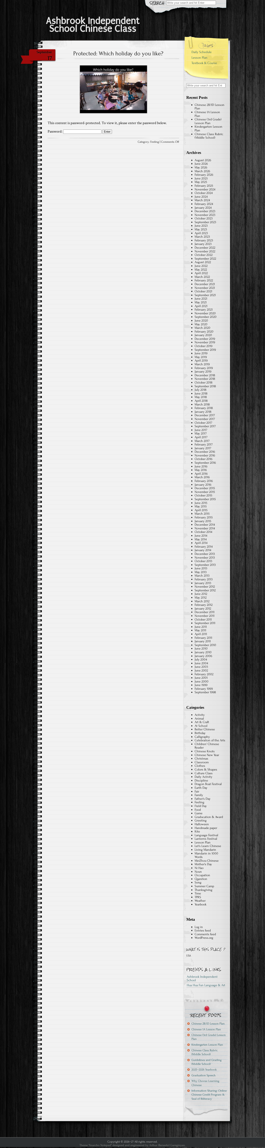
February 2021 (204, 309)
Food (198, 810)
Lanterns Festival (206, 839)
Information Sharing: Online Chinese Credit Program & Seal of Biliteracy (209, 1095)
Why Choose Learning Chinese (205, 1083)
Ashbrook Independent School (202, 978)
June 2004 (201, 663)
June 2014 (201, 535)
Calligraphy (202, 737)
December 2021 (205, 284)
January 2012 (203, 608)
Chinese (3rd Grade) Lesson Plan (208, 121)
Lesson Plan (199, 57)
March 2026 (202, 171)
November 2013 (205, 557)
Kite (197, 831)
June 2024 (201, 196)
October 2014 (203, 532)
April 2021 (201, 306)
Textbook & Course (204, 63)
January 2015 (203, 521)
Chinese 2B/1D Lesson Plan (209, 106)
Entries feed (203, 930)
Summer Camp (204, 886)
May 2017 (201, 433)
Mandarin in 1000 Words (206, 855)
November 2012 (205, 586)
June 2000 (201, 681)
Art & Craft (202, 722)
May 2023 (201, 229)
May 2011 (200, 630)
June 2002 (201, 670)
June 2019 (201, 353)
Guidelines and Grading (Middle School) (207, 1062)
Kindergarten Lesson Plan (208, 128)
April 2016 (201, 473)
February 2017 (204, 444)
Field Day (201, 806)
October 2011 (203, 619)
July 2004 (201, 659)
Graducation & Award (209, 817)
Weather (200, 900)
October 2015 (203, 495)
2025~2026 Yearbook (204, 1069)
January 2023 (203, 244)
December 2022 (205, 247)
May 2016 (201, 470)
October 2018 (203, 382)
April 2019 (201, 360)
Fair (197, 791)
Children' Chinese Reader (207, 746)
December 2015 (205, 488)
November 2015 (205, 492)
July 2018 (200, 390)
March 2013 (202, 575)
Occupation (202, 875)
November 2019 (205, 342)
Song (198, 882)
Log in (199, 927)
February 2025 (204, 186)
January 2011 (203, 641)
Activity (200, 715)
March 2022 (202, 277)
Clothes (200, 766)
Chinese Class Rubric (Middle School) (209, 136)
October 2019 (203, 346)
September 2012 (205, 590)
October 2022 (204, 255)
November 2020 (205, 313)
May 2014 (201, 539)
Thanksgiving (203, 890)
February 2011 (203, 638)
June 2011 (201, 627)
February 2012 (204, 605)
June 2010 (201, 648)
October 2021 (203, 291)
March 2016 (202, 477)
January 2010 (203, 652)
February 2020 (204, 331)
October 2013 (203, 561)
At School (201, 726)
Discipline (201, 780)
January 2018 (203, 412)
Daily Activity (203, 777)
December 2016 (205, 452)
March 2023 (202, 236)
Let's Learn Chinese (208, 846)
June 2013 (201, 568)
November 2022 (205, 251)
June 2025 (201, 178)
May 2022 (201, 269)
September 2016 (205, 463)
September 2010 (205, 645)
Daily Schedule (202, 52)
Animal (199, 718)
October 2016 (203, 459)
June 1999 (201, 685)
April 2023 (201, 233)
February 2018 (204, 408)
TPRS (198, 897)
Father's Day (203, 799)
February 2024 (204, 204)
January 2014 (203, 550)
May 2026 (201, 167)
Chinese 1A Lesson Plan (207, 114)
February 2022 (204, 280)
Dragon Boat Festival (208, 784)
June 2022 (201, 266)
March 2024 (202, 200)
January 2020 (203, 335)
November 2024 (205, 189)
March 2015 (202, 513)
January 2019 (203, 371)
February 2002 (204, 674)
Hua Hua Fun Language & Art (206, 985)
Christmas (201, 758)
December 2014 (205, 524)
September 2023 (205, 222)
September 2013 (205, 565)
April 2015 (201, 510)
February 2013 (204, 579)
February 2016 (204, 481)
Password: (55, 131)
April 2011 (201, 634)
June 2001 (201, 678)
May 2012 (201, 597)
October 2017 (203, 423)
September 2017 (205, 426)
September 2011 (205, 623)
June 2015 (201, 503)
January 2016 (203, 484)
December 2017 (205, 415)
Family (199, 795)
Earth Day (201, 788)
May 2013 (201, 572)
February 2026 (204, 175)
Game (198, 813)
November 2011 (204, 616)
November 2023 (205, 215)
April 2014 (201, 543)
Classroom (202, 762)
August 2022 (203, 262)
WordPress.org (204, 938)
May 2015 (201, 506)
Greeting (201, 820)
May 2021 (201, 302)
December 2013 (205, 554)
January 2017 (203, 448)
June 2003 (201, 667)
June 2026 (201, 164)
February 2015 (204, 517)
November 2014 (205, 528)
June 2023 (201, 225)
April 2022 (201, 273)
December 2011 (204, 612)
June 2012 (201, 594)
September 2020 (206, 317)
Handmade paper (206, 828)
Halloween (202, 824)
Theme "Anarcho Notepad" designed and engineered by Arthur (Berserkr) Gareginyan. (133, 1145)
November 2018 (205, 379)
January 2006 (203, 656)
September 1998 (205, 692)
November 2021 (205, 288)
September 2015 (205, 499)
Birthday (200, 733)
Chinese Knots (205, 751)
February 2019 (204, 368)
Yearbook (200, 904)
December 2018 (205, 375)
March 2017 (202, 441)
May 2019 (201, 357)
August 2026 (203, 160)
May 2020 (201, 324)
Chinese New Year (207, 755)
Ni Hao (199, 868)
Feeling (154, 142)
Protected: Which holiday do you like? (118, 53)
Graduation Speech (204, 1075)
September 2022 (205, 258)
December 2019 (205, 339)
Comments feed (205, 934)
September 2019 (205, 350)
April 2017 (201, 437)
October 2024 (204, 193)
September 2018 (205, 386)
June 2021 (201, 298)
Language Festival (206, 835)
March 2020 (202, 328)
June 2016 (201, 466)
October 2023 (204, 218)
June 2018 (201, 393)
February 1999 (204, 689)
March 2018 (202, 404)
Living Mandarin (205, 850)
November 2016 (205, 455)
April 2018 (201, 401)
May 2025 (201, 182)
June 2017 (201, 430)
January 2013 (203, 583)
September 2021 (205, 295)
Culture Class (204, 773)
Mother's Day (203, 864)
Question (201, 879)
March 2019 (202, 364)
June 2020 (201, 320)
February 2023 (204, 240)
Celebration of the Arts (210, 740)
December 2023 (205, 211)
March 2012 (202, 601)
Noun (198, 871)
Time (198, 893)
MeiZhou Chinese (207, 861)
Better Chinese (205, 729)
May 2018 (201, 397)
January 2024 (203, 207)
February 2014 (204, 546)
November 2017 (205, 419)
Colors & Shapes (206, 769)
